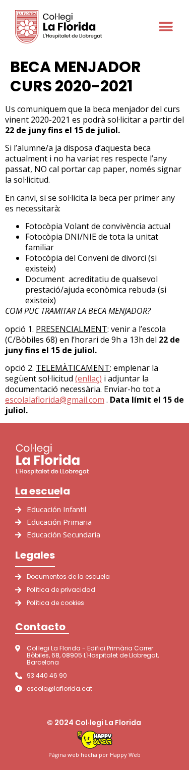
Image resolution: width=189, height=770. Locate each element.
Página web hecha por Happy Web (94, 754)
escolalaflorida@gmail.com (54, 399)
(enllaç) (88, 378)
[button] (166, 26)
